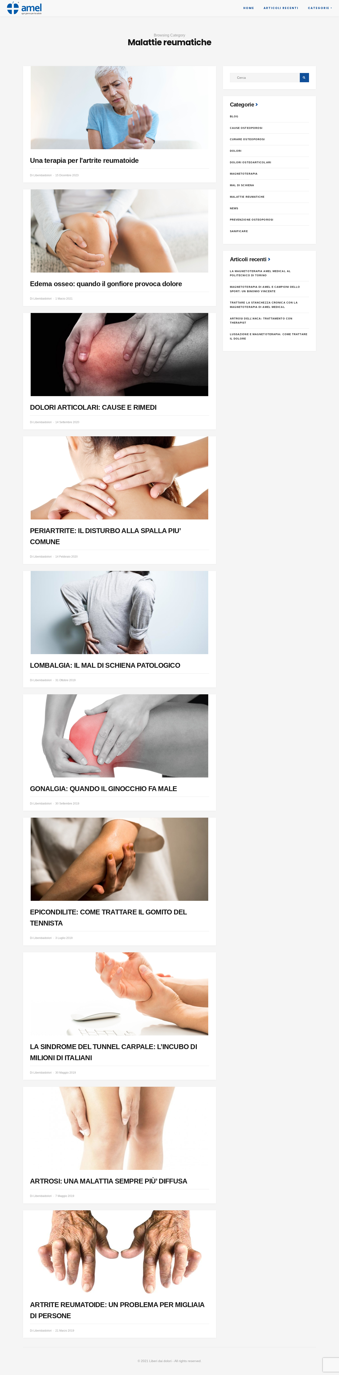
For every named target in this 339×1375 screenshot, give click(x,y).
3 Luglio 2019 (64, 938)
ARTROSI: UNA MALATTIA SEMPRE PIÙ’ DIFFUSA (108, 1181)
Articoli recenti (281, 8)
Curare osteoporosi (247, 139)
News (234, 208)
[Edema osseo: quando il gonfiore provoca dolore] (119, 231)
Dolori (236, 150)
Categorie (318, 8)
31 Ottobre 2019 (65, 680)
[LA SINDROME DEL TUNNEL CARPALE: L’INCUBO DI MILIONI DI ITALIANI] (119, 993)
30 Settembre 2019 (67, 803)
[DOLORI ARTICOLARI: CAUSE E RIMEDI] (119, 354)
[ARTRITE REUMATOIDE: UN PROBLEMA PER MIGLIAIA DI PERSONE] (119, 1251)
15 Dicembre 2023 (67, 175)
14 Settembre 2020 (67, 422)
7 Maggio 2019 (64, 1196)
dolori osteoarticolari (250, 162)
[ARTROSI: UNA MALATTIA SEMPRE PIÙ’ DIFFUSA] (119, 1128)
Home (248, 8)
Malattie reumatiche (247, 196)
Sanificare (239, 231)
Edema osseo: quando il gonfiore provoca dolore (106, 284)
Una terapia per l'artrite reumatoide (84, 160)
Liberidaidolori (42, 175)
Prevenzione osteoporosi (251, 219)
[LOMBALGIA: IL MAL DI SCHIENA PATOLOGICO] (119, 612)
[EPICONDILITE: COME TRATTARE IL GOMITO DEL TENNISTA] (119, 859)
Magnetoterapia (244, 173)
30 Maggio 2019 (65, 1072)
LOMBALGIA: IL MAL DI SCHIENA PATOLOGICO (105, 665)
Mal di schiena (242, 185)
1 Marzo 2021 (64, 298)
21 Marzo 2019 (64, 1330)
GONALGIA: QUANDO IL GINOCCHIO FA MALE (103, 788)
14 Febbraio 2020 (66, 556)
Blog (234, 116)
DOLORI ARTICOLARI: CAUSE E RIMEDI (93, 407)
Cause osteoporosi (246, 128)
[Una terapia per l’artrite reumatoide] (119, 107)
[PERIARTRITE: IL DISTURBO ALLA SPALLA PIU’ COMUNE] (119, 477)
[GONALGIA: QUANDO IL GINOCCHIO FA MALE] (119, 735)
